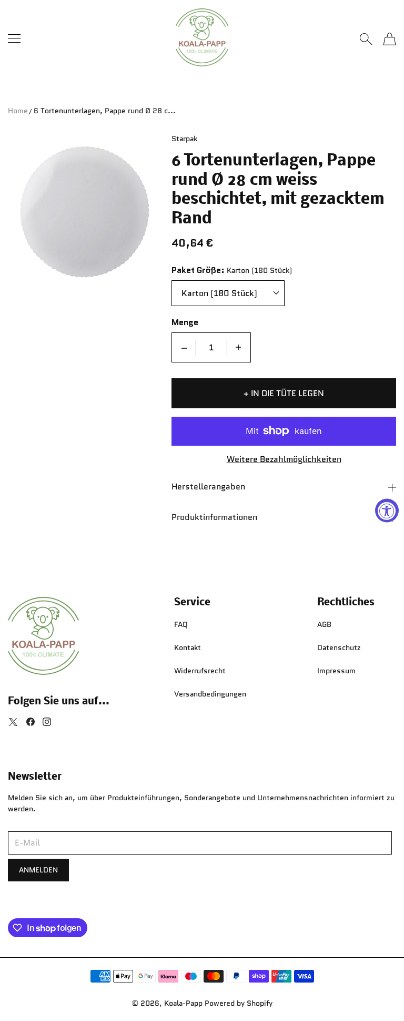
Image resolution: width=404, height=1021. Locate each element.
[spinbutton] (211, 347)
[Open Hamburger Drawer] (14, 38)
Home (18, 110)
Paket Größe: (198, 270)
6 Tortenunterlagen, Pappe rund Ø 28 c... (105, 110)
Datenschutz (339, 647)
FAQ (181, 624)
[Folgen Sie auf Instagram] (47, 721)
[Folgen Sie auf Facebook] (30, 721)
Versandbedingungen (210, 694)
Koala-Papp (183, 1003)
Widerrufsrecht (200, 670)
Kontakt (187, 647)
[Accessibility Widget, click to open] (387, 511)
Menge (184, 322)
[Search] (365, 39)
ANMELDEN (38, 870)
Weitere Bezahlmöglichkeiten (284, 459)
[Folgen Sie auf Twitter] (13, 721)
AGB (324, 624)
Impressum (336, 670)
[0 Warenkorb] (389, 39)
